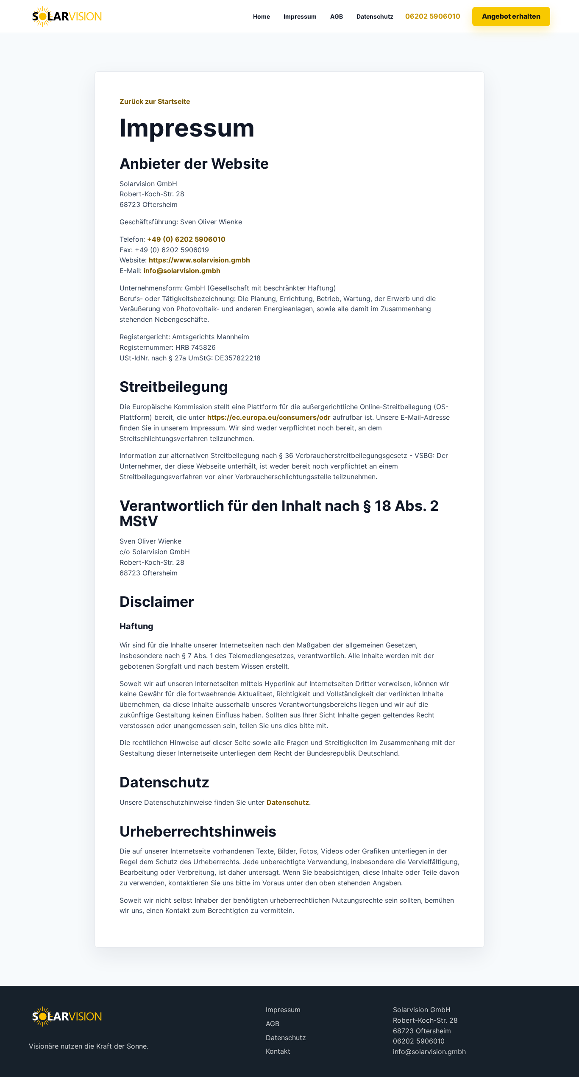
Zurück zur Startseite (155, 101)
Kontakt (278, 1051)
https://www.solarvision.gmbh (199, 260)
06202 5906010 (432, 16)
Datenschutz (374, 16)
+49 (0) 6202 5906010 (186, 239)
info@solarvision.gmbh (182, 270)
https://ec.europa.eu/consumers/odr (269, 417)
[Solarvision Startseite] (67, 16)
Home (261, 16)
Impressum (300, 16)
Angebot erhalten (511, 16)
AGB (336, 16)
